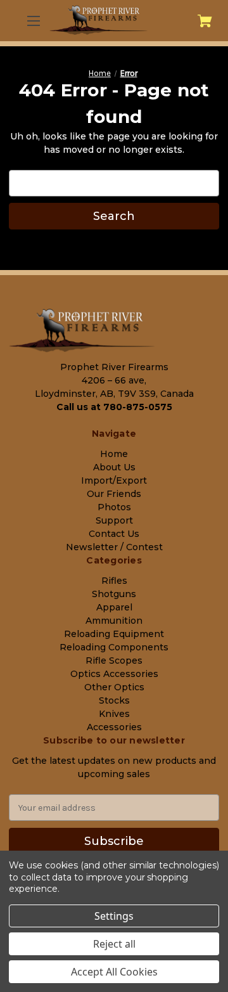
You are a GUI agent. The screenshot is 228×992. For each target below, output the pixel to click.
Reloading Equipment (114, 634)
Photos (114, 507)
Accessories (114, 727)
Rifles (114, 580)
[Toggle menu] (32, 20)
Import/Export (114, 480)
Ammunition (114, 620)
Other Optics (114, 687)
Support (114, 520)
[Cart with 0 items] (205, 21)
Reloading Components (114, 647)
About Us (114, 467)
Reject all (114, 944)
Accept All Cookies (114, 972)
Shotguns (114, 594)
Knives (114, 713)
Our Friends (114, 493)
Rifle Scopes (114, 660)
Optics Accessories (114, 674)
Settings (114, 916)
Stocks (114, 700)
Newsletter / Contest (114, 547)
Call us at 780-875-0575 (114, 407)
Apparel (114, 607)
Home (114, 454)
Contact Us (114, 533)
